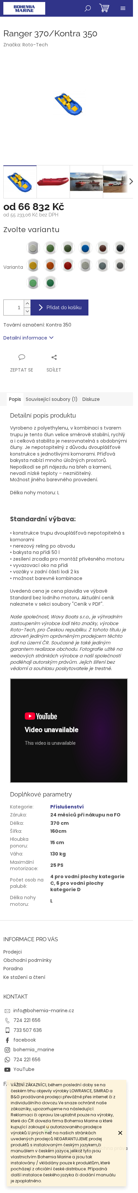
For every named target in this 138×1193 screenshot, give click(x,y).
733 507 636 (27, 1030)
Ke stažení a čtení (24, 977)
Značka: (25, 44)
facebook (24, 1040)
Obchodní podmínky (27, 960)
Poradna (13, 968)
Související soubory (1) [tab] (52, 399)
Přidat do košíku (64, 307)
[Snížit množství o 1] (27, 311)
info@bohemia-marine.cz (43, 1010)
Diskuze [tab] (91, 399)
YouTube (23, 1069)
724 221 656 (27, 1020)
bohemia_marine (33, 1049)
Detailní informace (25, 338)
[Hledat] (87, 8)
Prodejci (12, 952)
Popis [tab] (15, 399)
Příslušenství (67, 806)
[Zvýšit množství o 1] (27, 304)
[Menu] (123, 8)
